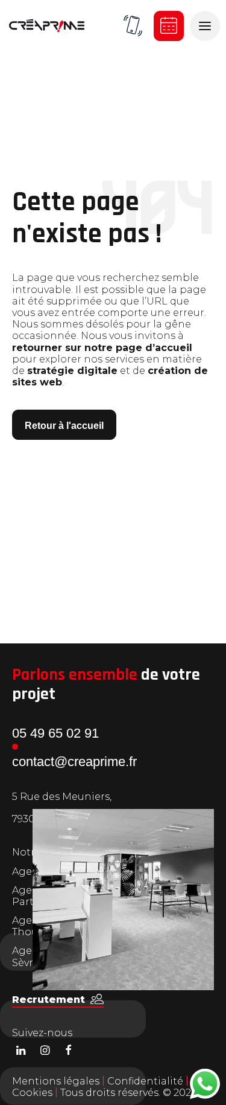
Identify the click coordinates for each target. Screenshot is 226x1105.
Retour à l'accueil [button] (64, 425)
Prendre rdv (169, 26)
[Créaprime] (46, 25)
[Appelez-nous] (133, 26)
